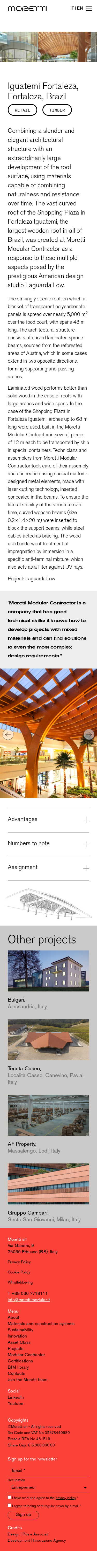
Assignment (23, 867)
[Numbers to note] (86, 844)
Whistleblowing (20, 1283)
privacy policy (66, 1498)
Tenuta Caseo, (46, 1075)
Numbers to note (29, 843)
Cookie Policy (19, 1272)
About (13, 1317)
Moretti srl (17, 1239)
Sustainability (20, 1330)
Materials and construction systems (41, 1324)
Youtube (15, 1404)
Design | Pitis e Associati (28, 1534)
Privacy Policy (19, 1262)
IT (72, 8)
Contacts (16, 1373)
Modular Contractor (26, 1355)
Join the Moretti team (27, 1380)
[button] (8, 734)
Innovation (17, 1336)
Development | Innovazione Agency (37, 1541)
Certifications (20, 1361)
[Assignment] (86, 868)
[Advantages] (86, 820)
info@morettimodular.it (29, 1300)
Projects (15, 1349)
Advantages (23, 819)
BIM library (18, 1367)
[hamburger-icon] (88, 9)
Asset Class (19, 1342)
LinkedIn (16, 1397)
